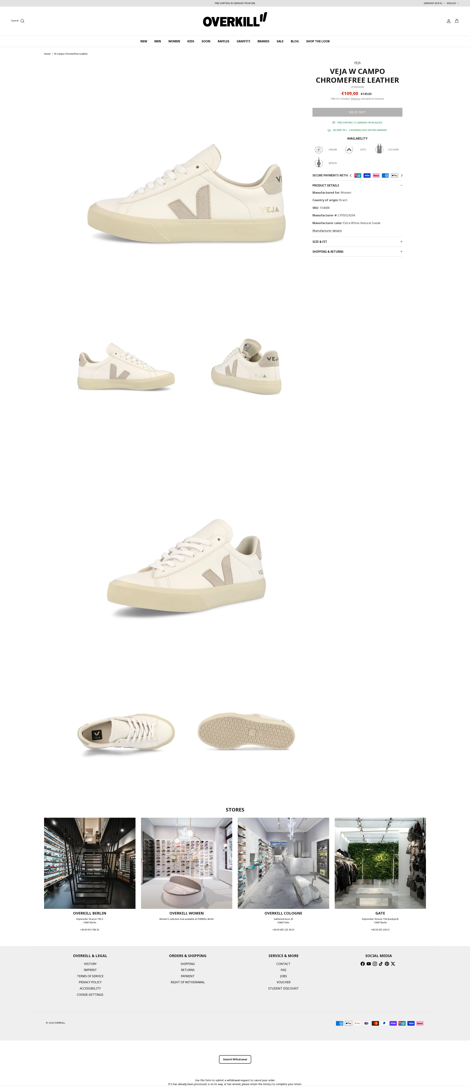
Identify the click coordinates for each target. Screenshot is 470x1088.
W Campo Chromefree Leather (71, 53)
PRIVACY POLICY (90, 982)
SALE (280, 41)
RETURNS (188, 970)
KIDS (190, 41)
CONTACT (283, 964)
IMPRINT (90, 970)
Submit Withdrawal (235, 1059)
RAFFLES (223, 41)
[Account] (448, 21)
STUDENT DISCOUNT (283, 988)
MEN (157, 41)
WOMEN (174, 41)
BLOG (295, 41)
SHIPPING (188, 964)
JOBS (283, 976)
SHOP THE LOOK (318, 41)
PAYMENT (188, 976)
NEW (143, 41)
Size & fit (319, 242)
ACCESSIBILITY (90, 988)
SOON (206, 41)
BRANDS (263, 41)
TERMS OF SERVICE (90, 976)
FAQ (283, 970)
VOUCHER (283, 982)
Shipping (355, 98)
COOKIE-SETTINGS (90, 995)
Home (47, 53)
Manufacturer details (327, 231)
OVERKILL (59, 1022)
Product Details (325, 185)
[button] (350, 175)
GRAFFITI (243, 41)
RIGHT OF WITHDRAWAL (188, 982)
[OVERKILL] (235, 21)
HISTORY (90, 964)
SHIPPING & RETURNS (328, 252)
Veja (357, 63)
